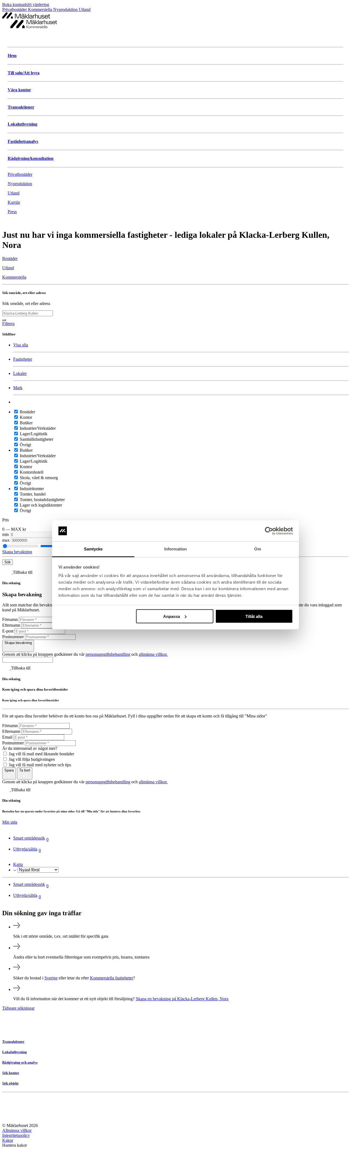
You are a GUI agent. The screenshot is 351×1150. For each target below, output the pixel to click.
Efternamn (11, 625)
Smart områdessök (31, 839)
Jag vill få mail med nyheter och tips (39, 764)
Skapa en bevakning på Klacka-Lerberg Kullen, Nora (182, 998)
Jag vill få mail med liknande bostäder (41, 753)
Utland (84, 9)
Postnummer (13, 636)
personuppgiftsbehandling (108, 654)
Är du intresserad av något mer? (29, 748)
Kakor (7, 1140)
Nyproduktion (66, 9)
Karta (18, 864)
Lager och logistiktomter (40, 505)
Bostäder (27, 411)
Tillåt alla (253, 616)
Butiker (26, 422)
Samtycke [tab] (93, 549)
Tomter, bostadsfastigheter (42, 499)
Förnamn (10, 619)
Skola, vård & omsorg (38, 477)
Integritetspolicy (16, 1135)
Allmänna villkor (17, 1130)
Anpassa (171, 616)
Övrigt (25, 444)
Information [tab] (175, 549)
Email (7, 737)
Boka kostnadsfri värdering (25, 4)
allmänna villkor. (153, 654)
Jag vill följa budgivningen (31, 759)
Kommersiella (40, 9)
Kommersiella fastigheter (111, 978)
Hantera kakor (14, 1145)
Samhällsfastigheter (36, 439)
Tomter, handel (32, 494)
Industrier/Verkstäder (37, 428)
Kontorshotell (31, 472)
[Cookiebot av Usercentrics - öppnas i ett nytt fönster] (269, 531)
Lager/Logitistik (33, 433)
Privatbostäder (15, 9)
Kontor (25, 417)
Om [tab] (257, 549)
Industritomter (31, 488)
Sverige (51, 978)
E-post (7, 631)
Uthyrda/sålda (27, 850)
